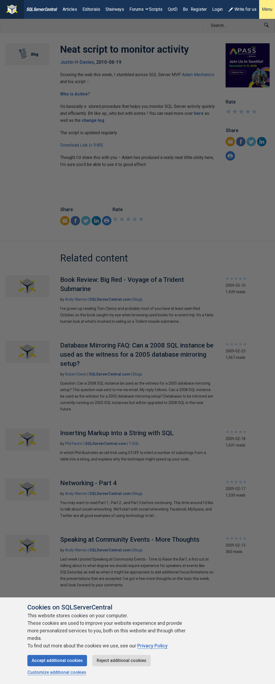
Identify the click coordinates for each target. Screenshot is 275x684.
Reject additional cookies (121, 660)
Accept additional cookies (57, 660)
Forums (136, 9)
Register (199, 9)
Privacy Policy (152, 645)
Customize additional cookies (56, 672)
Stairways (115, 9)
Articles (70, 9)
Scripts (155, 9)
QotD (173, 9)
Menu (267, 9)
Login (217, 9)
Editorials (91, 9)
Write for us (245, 9)
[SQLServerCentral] (12, 9)
